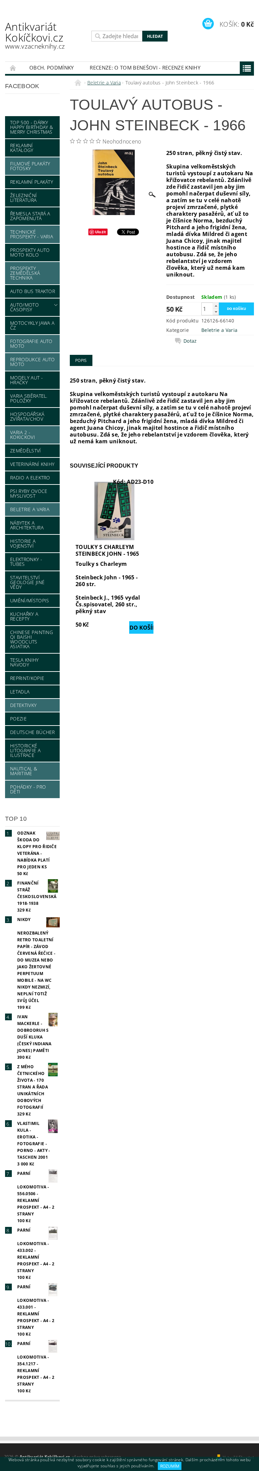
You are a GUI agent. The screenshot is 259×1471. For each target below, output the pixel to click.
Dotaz (190, 341)
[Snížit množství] (216, 312)
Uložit (100, 231)
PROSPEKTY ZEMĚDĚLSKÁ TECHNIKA (25, 273)
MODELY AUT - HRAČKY (26, 380)
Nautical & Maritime (23, 771)
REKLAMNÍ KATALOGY (21, 147)
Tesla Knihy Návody (24, 662)
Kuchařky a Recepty (24, 616)
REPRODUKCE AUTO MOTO (32, 361)
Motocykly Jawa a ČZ (32, 325)
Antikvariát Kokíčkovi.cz (35, 35)
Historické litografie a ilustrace (25, 750)
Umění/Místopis (29, 600)
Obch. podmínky (51, 67)
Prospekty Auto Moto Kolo (30, 252)
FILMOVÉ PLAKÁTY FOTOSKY (30, 166)
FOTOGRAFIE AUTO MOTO (31, 343)
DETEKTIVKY (23, 705)
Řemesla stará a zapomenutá (30, 215)
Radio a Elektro (30, 477)
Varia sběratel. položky (29, 398)
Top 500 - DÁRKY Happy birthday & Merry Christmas (31, 127)
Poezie (18, 718)
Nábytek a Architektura (27, 525)
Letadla (19, 691)
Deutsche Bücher (32, 732)
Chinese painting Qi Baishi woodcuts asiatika (31, 639)
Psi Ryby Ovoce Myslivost (28, 493)
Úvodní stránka (13, 68)
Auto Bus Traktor (32, 291)
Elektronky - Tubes (26, 561)
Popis (81, 360)
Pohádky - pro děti (28, 789)
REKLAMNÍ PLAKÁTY (31, 182)
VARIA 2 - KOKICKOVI (22, 434)
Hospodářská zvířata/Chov (27, 416)
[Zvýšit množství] (216, 306)
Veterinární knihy (32, 464)
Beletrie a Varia (29, 509)
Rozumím (169, 1466)
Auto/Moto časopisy (24, 307)
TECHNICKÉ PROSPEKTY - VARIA (31, 234)
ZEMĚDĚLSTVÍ (25, 450)
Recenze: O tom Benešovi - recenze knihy (145, 67)
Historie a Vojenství (22, 543)
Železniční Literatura (23, 197)
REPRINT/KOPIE (27, 678)
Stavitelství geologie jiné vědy (27, 582)
